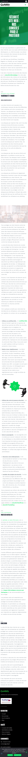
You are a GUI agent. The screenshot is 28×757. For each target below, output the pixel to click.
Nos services (5, 716)
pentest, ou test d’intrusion (11, 520)
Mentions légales (6, 734)
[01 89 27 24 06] (1, 1)
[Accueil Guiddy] (5, 5)
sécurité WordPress (17, 502)
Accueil (4, 714)
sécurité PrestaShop (8, 505)
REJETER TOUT (17, 755)
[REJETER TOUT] (26, 752)
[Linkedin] (26, 1)
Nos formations (6, 718)
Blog (3, 720)
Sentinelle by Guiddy (7, 730)
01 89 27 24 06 (5, 1)
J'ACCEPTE (10, 755)
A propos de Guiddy (7, 727)
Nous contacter (6, 732)
